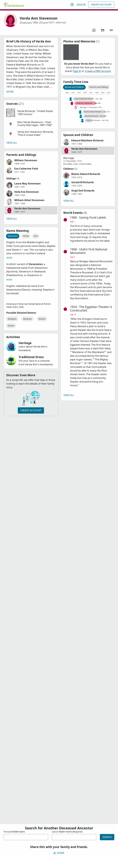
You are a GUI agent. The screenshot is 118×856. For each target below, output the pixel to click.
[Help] (72, 5)
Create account (30, 410)
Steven (11, 325)
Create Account (101, 4)
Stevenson (13, 236)
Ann (36, 236)
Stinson (41, 318)
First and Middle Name (14, 831)
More (10, 91)
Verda (26, 236)
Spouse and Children (74, 87)
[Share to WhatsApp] (94, 30)
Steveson (27, 318)
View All (11, 142)
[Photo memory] (71, 52)
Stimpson (12, 318)
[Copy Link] (111, 30)
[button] (30, 113)
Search (107, 837)
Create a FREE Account (98, 71)
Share (60, 853)
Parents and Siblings (98, 87)
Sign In (81, 4)
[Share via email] (103, 30)
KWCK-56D (61, 22)
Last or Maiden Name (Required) (67, 831)
